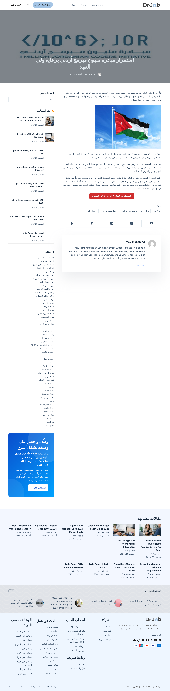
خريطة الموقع (105, 639)
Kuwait (51, 401)
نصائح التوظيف (47, 306)
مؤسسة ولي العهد (129, 211)
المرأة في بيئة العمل (45, 268)
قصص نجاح (49, 411)
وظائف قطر (49, 355)
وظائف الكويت (47, 352)
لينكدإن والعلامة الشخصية (43, 292)
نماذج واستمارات (47, 324)
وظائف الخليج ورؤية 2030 (42, 345)
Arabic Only (48, 366)
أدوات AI (83, 5)
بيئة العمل (50, 271)
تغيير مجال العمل (46, 380)
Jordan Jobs (48, 394)
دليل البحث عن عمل (45, 275)
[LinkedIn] (112, 223)
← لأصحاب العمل (16, 5)
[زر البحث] (11, 99)
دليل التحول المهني (46, 282)
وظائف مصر (48, 362)
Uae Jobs (49, 418)
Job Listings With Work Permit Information (29, 135)
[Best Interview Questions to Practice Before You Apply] (150, 530)
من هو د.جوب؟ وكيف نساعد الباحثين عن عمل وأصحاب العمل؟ (145, 603)
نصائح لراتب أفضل (46, 373)
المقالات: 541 (141, 265)
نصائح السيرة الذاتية (45, 313)
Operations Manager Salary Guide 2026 (28, 152)
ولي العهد (90, 211)
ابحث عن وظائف (97, 5)
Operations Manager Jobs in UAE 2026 (28, 201)
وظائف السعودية (47, 348)
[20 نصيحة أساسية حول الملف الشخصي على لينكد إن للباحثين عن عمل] (40, 603)
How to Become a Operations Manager (30, 168)
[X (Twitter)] (132, 223)
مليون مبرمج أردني (108, 211)
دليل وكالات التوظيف (45, 289)
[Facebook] (151, 223)
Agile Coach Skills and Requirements (33, 234)
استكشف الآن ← (38, 488)
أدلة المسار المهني (46, 257)
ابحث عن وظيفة (47, 397)
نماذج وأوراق (48, 415)
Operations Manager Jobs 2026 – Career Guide (124, 567)
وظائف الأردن (48, 334)
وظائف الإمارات (47, 338)
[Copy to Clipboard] (72, 223)
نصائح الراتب (48, 310)
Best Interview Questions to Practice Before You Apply (30, 119)
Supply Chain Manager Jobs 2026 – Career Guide (27, 218)
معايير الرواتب (48, 303)
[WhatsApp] (92, 223)
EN (28, 5)
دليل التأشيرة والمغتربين (43, 278)
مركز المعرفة (48, 299)
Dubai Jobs (48, 383)
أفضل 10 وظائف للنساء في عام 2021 (100, 603)
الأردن (157, 211)
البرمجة (145, 211)
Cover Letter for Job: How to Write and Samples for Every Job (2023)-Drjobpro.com (61, 603)
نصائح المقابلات (47, 317)
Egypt (51, 387)
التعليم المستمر (47, 261)
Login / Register (42, 5)
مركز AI (72, 5)
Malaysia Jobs (47, 404)
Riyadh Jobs (48, 408)
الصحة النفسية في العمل (43, 264)
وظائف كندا (49, 359)
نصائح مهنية (49, 320)
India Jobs (49, 390)
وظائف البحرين (47, 341)
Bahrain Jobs (47, 369)
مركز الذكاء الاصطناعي (44, 296)
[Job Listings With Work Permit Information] (124, 530)
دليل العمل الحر (47, 285)
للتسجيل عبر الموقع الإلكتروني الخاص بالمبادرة (111, 196)
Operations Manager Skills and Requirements (29, 185)
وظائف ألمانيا (48, 331)
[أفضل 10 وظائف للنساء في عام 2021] (118, 603)
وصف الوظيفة (48, 327)
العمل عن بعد (48, 425)
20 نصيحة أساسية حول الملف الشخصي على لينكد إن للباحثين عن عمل (22, 602)
